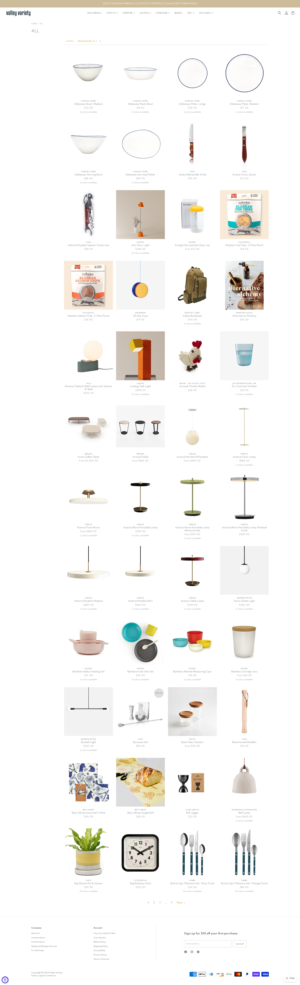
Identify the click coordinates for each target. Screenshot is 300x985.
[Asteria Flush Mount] (88, 497)
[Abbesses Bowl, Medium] (88, 73)
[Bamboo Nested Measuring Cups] (192, 641)
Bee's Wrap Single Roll (140, 813)
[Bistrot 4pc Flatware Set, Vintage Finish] (244, 852)
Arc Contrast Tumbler (244, 386)
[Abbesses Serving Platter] (140, 144)
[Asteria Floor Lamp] (244, 426)
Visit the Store (38, 942)
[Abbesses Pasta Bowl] (140, 73)
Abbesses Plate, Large (192, 104)
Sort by (70, 41)
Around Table (140, 457)
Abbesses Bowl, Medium (88, 104)
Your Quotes (100, 938)
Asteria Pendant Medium (88, 601)
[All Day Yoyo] (140, 285)
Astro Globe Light (244, 601)
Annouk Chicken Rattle (192, 386)
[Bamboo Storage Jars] (244, 641)
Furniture (128, 13)
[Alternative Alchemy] (244, 285)
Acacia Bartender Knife (192, 175)
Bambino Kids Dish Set (140, 672)
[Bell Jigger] (192, 782)
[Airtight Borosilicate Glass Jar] (192, 214)
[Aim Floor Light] (140, 214)
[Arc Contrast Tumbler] (244, 355)
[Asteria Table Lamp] (192, 570)
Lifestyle (111, 13)
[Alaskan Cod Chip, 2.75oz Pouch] (244, 214)
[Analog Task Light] (140, 355)
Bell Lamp (244, 813)
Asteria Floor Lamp (244, 457)
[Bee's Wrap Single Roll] (140, 782)
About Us (35, 933)
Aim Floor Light (140, 245)
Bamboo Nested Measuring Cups (192, 672)
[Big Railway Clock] (140, 852)
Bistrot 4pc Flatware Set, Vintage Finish (244, 883)
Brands (178, 13)
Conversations (38, 938)
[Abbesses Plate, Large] (192, 73)
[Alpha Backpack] (192, 285)
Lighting (144, 13)
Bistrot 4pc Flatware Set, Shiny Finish (192, 883)
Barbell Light (88, 742)
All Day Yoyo (140, 316)
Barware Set (140, 742)
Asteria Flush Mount (88, 527)
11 (171, 902)
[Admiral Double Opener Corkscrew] (88, 214)
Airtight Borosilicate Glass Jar (192, 245)
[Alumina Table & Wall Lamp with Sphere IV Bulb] (88, 355)
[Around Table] (140, 426)
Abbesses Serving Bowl (88, 175)
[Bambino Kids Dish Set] (140, 641)
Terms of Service (101, 959)
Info (190, 13)
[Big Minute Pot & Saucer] (88, 852)
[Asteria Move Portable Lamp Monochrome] (192, 497)
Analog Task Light (140, 386)
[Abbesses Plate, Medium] (244, 73)
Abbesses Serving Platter (140, 175)
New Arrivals (94, 13)
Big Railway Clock (140, 883)
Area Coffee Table (88, 457)
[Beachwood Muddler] (244, 711)
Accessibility (99, 951)
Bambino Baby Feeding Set (88, 672)
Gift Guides (205, 13)
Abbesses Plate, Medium (244, 104)
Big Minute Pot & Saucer (88, 883)
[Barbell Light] (88, 711)
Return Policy (100, 942)
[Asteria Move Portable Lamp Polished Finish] (244, 497)
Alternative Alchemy (244, 316)
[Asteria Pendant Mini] (140, 570)
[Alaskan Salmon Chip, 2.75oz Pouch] (88, 285)
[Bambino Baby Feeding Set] (88, 641)
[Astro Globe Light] (244, 570)
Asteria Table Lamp (192, 601)
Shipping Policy (101, 946)
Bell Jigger (192, 813)
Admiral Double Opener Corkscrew (88, 245)
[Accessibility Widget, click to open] (5, 979)
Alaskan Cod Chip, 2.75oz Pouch (244, 245)
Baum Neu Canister (192, 742)
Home (34, 24)
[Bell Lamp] (244, 782)
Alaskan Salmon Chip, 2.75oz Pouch (89, 316)
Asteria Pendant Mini (140, 601)
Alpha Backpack (192, 316)
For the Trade (37, 951)
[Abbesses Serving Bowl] (88, 144)
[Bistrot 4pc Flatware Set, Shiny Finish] (192, 852)
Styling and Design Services (44, 946)
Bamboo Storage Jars (244, 672)
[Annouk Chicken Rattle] (192, 355)
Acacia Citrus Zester (244, 175)
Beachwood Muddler (244, 742)
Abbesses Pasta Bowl (140, 104)
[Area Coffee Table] (88, 426)
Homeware (162, 13)
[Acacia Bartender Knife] (192, 144)
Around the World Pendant (192, 457)
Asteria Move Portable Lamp (140, 527)
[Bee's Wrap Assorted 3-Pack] (88, 782)
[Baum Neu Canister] (192, 711)
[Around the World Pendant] (192, 426)
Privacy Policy (100, 955)
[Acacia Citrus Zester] (244, 144)
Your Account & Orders (105, 933)
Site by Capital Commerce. (44, 976)
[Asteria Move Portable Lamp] (140, 497)
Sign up (239, 944)
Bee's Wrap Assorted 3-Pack (88, 813)
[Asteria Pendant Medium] (88, 570)
